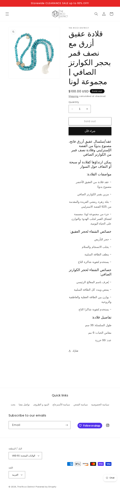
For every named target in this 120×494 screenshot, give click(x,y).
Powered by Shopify (46, 486)
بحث (13, 404)
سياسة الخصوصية (100, 404)
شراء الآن (90, 131)
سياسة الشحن (80, 404)
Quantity (74, 102)
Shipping (73, 96)
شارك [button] (75, 350)
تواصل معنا (24, 404)
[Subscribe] (66, 425)
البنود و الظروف (41, 404)
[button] (7, 14)
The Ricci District (26, 486)
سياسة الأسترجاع (61, 404)
